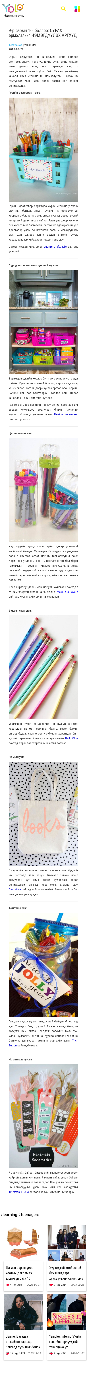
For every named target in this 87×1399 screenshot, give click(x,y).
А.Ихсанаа (15, 45)
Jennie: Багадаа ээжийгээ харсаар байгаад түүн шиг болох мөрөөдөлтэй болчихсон (23, 1347)
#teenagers (28, 1214)
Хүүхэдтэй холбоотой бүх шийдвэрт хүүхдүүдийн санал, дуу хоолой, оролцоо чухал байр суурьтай (66, 1278)
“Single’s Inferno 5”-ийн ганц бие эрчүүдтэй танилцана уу (65, 1341)
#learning (9, 1214)
